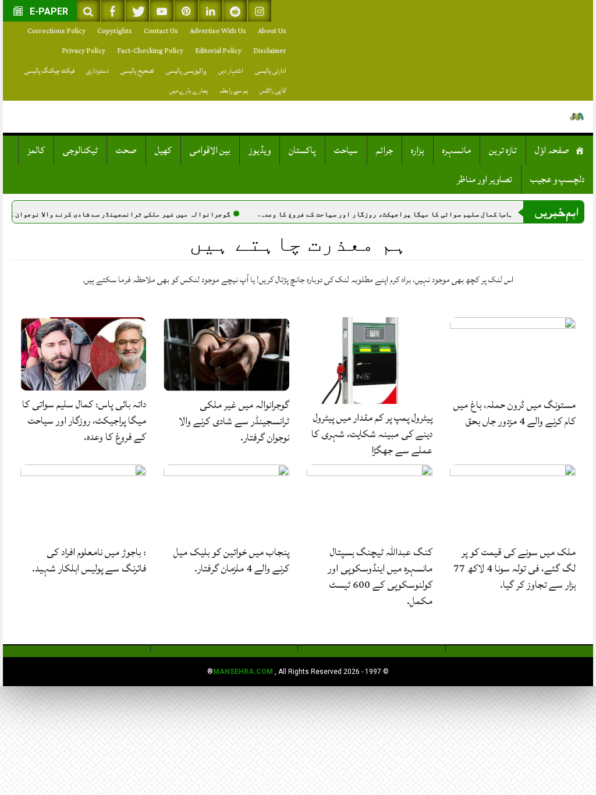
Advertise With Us (218, 31)
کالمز (36, 150)
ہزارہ (417, 150)
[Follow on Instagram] (259, 11)
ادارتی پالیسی (270, 70)
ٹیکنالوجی (80, 150)
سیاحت (346, 150)
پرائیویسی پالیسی (186, 70)
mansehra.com (243, 672)
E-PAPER (47, 11)
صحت (126, 150)
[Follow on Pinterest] (186, 11)
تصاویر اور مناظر (484, 179)
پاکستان (302, 150)
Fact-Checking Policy (150, 51)
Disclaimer (269, 51)
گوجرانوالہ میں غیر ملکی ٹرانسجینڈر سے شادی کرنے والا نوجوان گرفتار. (134, 214)
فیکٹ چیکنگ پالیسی (49, 70)
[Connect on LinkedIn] (210, 11)
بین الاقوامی (210, 150)
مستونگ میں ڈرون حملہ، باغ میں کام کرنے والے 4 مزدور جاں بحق (514, 413)
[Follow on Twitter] (137, 11)
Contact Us (161, 31)
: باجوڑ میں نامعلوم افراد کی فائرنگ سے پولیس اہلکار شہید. (89, 560)
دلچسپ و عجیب (557, 179)
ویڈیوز (260, 150)
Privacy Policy (83, 51)
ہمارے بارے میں (188, 90)
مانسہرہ (456, 150)
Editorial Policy (218, 51)
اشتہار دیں (230, 70)
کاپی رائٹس (273, 90)
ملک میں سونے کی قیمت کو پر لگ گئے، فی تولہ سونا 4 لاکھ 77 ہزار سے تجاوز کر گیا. (514, 568)
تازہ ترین (503, 150)
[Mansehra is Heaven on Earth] (577, 116)
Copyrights (114, 31)
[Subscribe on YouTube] (161, 11)
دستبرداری (97, 70)
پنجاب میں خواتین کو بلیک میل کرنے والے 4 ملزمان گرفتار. (231, 560)
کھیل (163, 150)
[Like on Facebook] (113, 11)
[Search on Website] (88, 11)
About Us (272, 31)
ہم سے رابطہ (233, 90)
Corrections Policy (56, 31)
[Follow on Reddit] (235, 11)
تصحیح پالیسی (137, 70)
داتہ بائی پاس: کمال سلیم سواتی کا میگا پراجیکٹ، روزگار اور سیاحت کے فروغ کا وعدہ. (428, 214)
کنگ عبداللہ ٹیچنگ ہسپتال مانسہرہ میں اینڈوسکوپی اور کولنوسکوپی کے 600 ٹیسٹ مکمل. (380, 576)
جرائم (384, 150)
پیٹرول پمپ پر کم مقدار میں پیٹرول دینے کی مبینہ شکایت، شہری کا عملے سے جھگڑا (371, 433)
